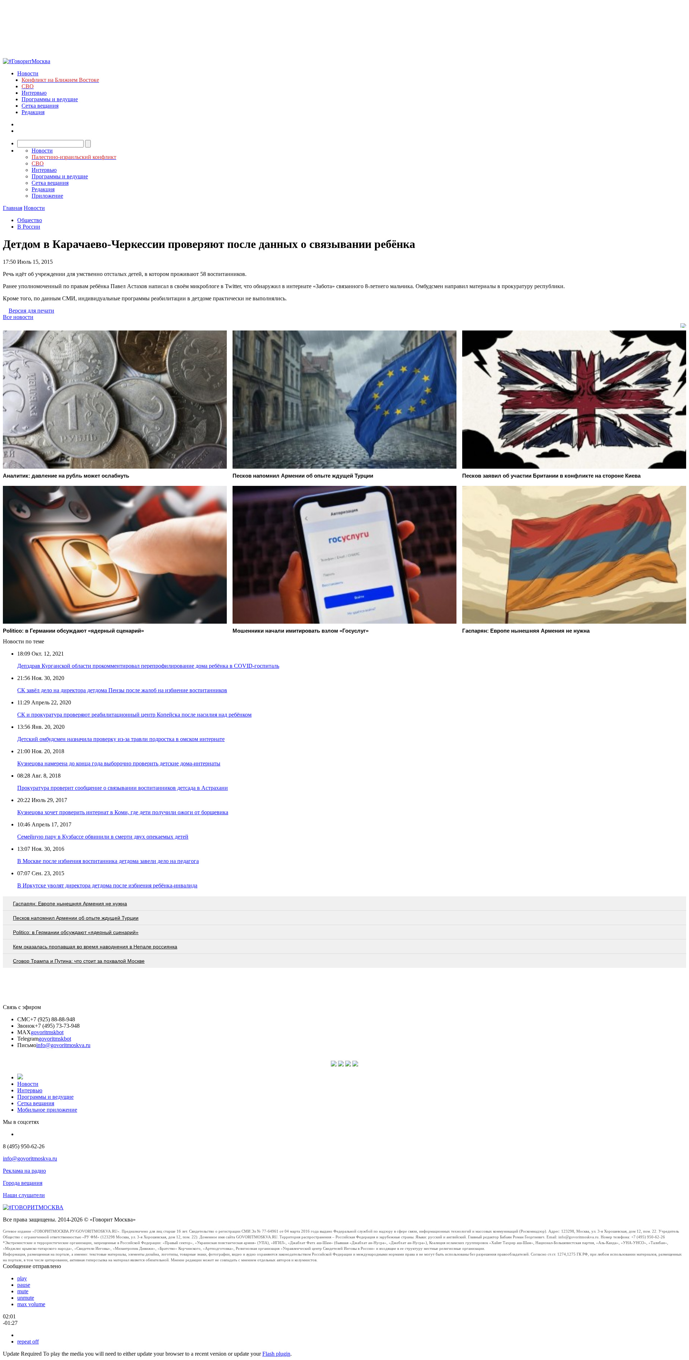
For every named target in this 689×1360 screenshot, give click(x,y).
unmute (25, 1298)
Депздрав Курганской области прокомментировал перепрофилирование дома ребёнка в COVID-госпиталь (148, 666)
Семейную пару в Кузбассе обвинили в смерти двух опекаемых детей (102, 837)
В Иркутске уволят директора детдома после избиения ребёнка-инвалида (107, 885)
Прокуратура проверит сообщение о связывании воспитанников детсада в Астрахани (122, 788)
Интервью (34, 93)
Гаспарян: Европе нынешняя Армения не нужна (70, 903)
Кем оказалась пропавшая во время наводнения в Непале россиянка (95, 946)
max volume (31, 1304)
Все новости (18, 317)
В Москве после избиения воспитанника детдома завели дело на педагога (108, 861)
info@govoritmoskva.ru (63, 1045)
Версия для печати (31, 311)
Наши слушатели (24, 1195)
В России (28, 227)
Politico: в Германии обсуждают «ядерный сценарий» (76, 932)
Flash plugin (276, 1354)
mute (22, 1291)
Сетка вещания (40, 106)
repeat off (28, 1341)
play (22, 1278)
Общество (29, 220)
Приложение (47, 196)
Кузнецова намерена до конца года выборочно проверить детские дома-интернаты (118, 763)
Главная (12, 208)
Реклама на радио (24, 1171)
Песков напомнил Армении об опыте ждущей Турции (76, 918)
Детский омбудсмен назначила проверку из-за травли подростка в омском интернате (121, 739)
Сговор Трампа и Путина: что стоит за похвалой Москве (79, 961)
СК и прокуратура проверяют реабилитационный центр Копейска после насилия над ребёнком (134, 715)
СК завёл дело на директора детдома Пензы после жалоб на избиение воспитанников (122, 690)
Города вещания (22, 1183)
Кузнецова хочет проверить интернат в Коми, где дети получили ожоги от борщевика (122, 812)
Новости (27, 73)
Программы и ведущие (50, 99)
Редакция (33, 112)
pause (23, 1285)
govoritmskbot (47, 1032)
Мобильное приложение (47, 1110)
